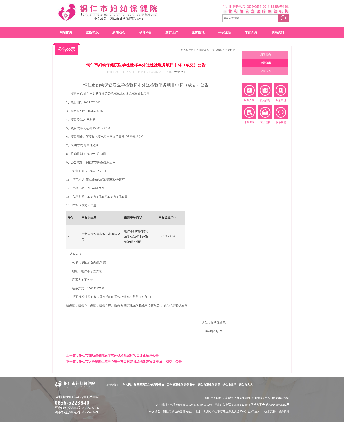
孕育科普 (145, 32)
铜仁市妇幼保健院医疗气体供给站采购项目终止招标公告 (119, 355)
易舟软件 (283, 411)
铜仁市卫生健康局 (209, 384)
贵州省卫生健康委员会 (181, 384)
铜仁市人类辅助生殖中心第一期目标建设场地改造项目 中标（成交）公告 (130, 361)
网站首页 (66, 32)
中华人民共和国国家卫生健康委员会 (142, 384)
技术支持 (270, 411)
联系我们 (277, 32)
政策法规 (265, 70)
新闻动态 (118, 32)
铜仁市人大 (246, 384)
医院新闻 (201, 49)
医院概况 (92, 32)
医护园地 (198, 32)
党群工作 (171, 32)
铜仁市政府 (229, 384)
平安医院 (224, 32)
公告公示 (215, 49)
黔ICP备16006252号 (277, 404)
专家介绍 (251, 32)
